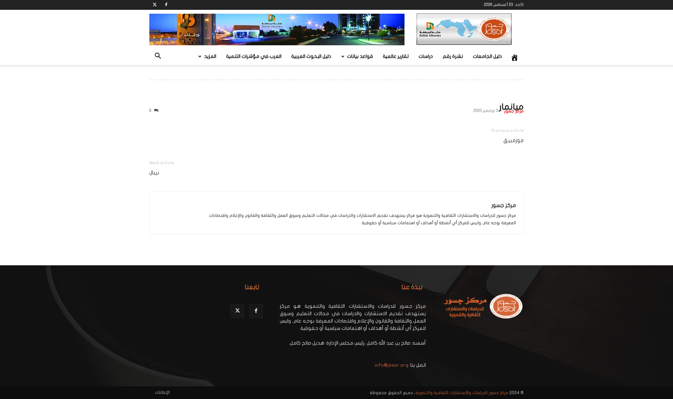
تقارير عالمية (396, 56)
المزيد (210, 56)
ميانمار (511, 106)
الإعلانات (162, 392)
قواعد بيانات (360, 56)
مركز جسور (514, 111)
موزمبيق (513, 140)
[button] (157, 57)
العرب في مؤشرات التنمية (253, 56)
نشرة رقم (453, 56)
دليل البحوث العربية (311, 56)
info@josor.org (391, 365)
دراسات (426, 56)
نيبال (154, 172)
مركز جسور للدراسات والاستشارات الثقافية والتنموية (461, 393)
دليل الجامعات (487, 56)
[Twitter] (154, 5)
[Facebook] (166, 5)
